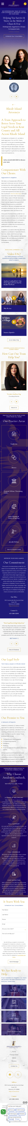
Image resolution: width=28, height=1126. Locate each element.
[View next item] (16, 96)
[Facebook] (10, 1074)
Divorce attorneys (16, 193)
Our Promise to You (12, 718)
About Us (14, 407)
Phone (4, 919)
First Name (5, 910)
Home (14, 1051)
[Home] (14, 3)
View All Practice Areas (14, 549)
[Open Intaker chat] (10, 1122)
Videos (14, 1058)
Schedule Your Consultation (14, 36)
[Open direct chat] (24, 1102)
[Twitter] (18, 1074)
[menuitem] (6, 1115)
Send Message (14, 961)
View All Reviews (14, 649)
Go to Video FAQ (14, 340)
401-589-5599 (14, 613)
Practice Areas (14, 1054)
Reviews (14, 1061)
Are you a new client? (8, 929)
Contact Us (14, 1066)
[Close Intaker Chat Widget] (26, 1102)
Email (3, 924)
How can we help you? (8, 933)
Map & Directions (14, 606)
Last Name (5, 914)
